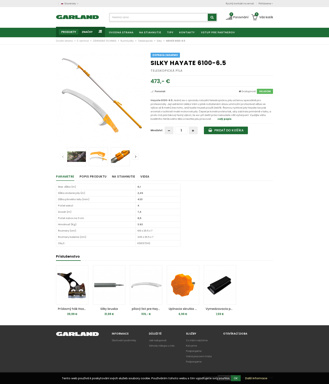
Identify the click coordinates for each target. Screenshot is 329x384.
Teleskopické (145, 40)
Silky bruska (109, 309)
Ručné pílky (127, 40)
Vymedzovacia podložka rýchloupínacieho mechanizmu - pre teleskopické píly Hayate (221, 309)
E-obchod (83, 40)
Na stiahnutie (123, 177)
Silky (159, 40)
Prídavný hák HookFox (73, 309)
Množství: (157, 130)
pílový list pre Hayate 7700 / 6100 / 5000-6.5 (147, 309)
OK (236, 378)
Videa (144, 177)
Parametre (65, 177)
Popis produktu (93, 177)
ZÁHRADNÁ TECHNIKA (105, 40)
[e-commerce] (77, 16)
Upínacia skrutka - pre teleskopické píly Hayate (184, 309)
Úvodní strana (64, 40)
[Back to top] (325, 377)
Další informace (256, 378)
